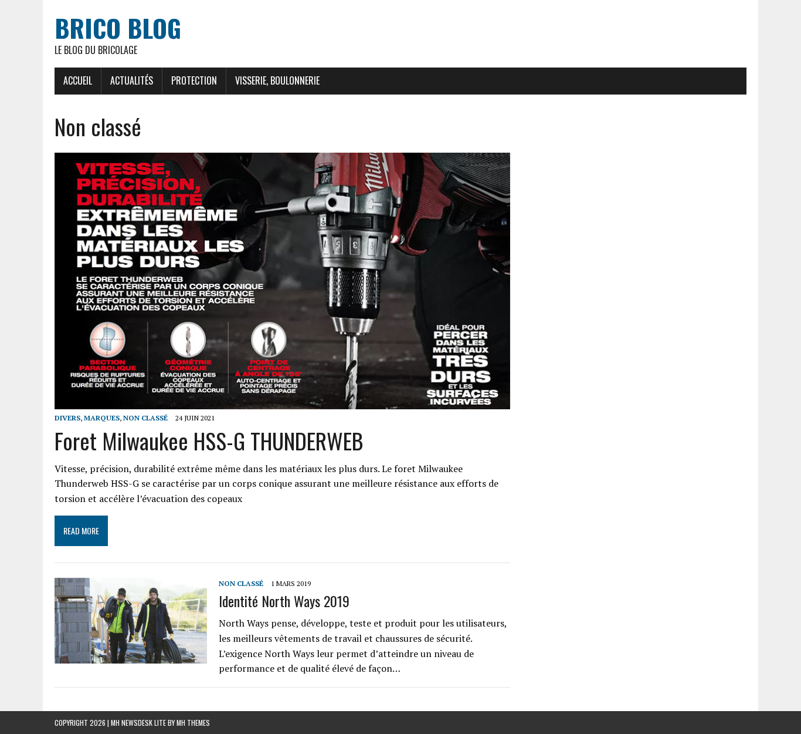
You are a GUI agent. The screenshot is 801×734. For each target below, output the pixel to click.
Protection (194, 80)
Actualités (131, 80)
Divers (67, 417)
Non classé (145, 417)
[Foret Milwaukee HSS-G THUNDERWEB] (282, 401)
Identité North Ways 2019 (284, 600)
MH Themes (193, 723)
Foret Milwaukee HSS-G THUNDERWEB (209, 440)
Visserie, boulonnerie (277, 80)
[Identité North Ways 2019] (131, 655)
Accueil (77, 80)
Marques (102, 417)
